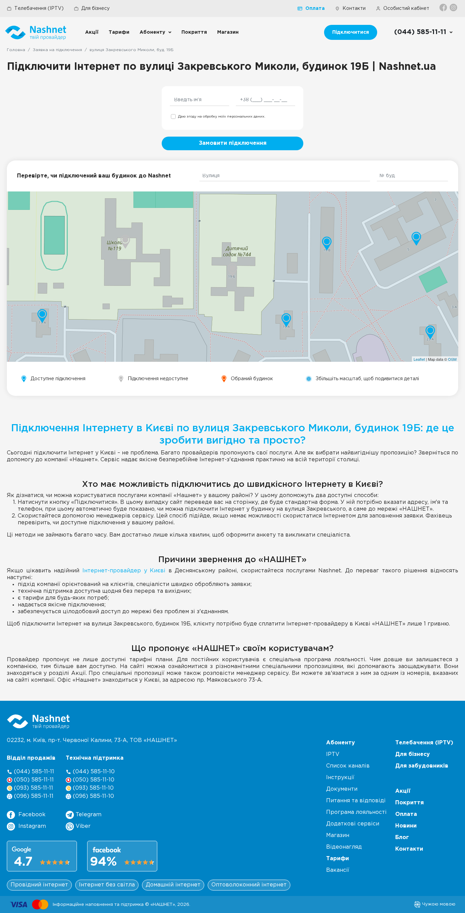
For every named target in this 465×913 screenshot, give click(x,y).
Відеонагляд (344, 847)
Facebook (32, 814)
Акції (91, 32)
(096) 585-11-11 (32, 796)
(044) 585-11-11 (33, 771)
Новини (406, 826)
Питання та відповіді (356, 800)
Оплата (315, 8)
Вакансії (337, 870)
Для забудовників (421, 766)
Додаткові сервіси (352, 823)
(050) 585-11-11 (33, 780)
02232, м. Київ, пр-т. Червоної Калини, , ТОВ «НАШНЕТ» (92, 740)
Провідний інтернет (39, 884)
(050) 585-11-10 (92, 780)
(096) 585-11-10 (92, 796)
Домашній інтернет (173, 884)
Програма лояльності (356, 812)
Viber (82, 826)
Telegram (87, 814)
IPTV (332, 754)
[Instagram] (454, 7)
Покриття (194, 32)
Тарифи (119, 32)
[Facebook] (443, 7)
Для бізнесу (95, 8)
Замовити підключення (233, 143)
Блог (402, 837)
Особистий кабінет (406, 8)
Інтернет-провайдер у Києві (123, 570)
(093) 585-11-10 (92, 788)
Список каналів (348, 766)
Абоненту (152, 32)
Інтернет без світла (107, 884)
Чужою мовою (438, 904)
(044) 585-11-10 (93, 771)
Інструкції (340, 777)
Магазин (228, 32)
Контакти (354, 8)
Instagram (32, 826)
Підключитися (350, 32)
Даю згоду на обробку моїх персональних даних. (221, 116)
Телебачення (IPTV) (39, 8)
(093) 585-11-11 (32, 788)
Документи (341, 789)
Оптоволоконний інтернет (249, 884)
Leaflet (419, 359)
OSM (452, 359)
